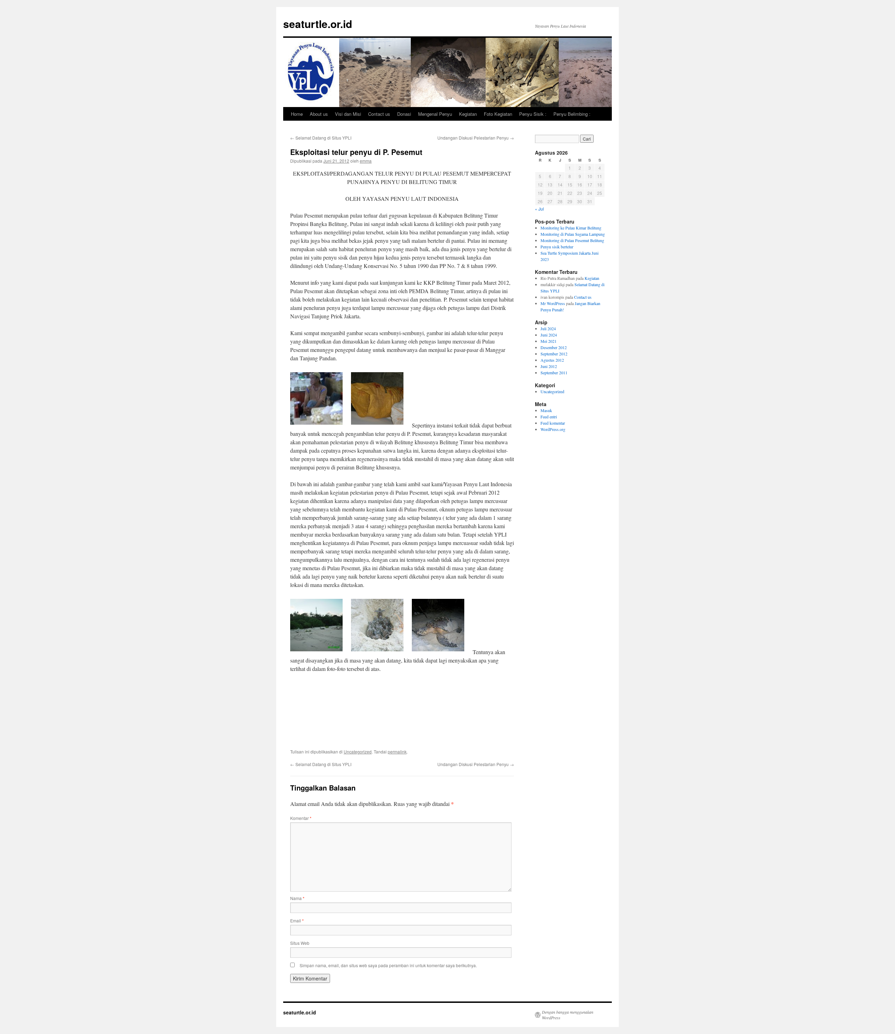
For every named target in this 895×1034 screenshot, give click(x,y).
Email (297, 920)
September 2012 (553, 353)
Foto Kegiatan (498, 114)
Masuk (546, 410)
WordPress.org (552, 429)
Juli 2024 (548, 328)
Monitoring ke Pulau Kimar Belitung (570, 228)
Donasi (404, 114)
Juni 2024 (548, 335)
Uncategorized (358, 752)
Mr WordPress (552, 303)
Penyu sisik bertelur (556, 246)
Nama (297, 898)
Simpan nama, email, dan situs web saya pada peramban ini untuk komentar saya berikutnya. (388, 965)
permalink (397, 752)
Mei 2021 (548, 341)
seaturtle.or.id (317, 23)
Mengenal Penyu (435, 114)
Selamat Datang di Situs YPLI (320, 138)
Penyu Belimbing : (571, 114)
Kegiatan (468, 114)
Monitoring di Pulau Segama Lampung (572, 234)
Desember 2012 (553, 347)
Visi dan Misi (348, 114)
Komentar (301, 818)
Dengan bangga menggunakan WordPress (567, 1014)
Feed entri (548, 416)
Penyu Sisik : (532, 114)
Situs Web (299, 943)
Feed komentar (552, 423)
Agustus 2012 (552, 360)
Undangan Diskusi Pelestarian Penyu (475, 138)
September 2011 (553, 372)
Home (297, 114)
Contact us (379, 114)
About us (319, 114)
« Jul (539, 209)
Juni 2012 (548, 366)
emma (366, 161)
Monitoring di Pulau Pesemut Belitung (572, 240)
